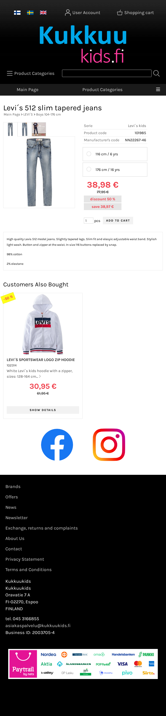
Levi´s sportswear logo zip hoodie (41, 360)
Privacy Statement (24, 559)
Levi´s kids (137, 126)
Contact (13, 548)
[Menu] (158, 90)
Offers (11, 496)
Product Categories (102, 89)
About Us (14, 538)
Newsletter (16, 517)
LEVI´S (28, 114)
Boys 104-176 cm (48, 114)
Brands (13, 486)
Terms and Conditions (28, 569)
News (10, 507)
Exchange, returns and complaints (41, 528)
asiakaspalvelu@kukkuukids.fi (38, 625)
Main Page (27, 89)
